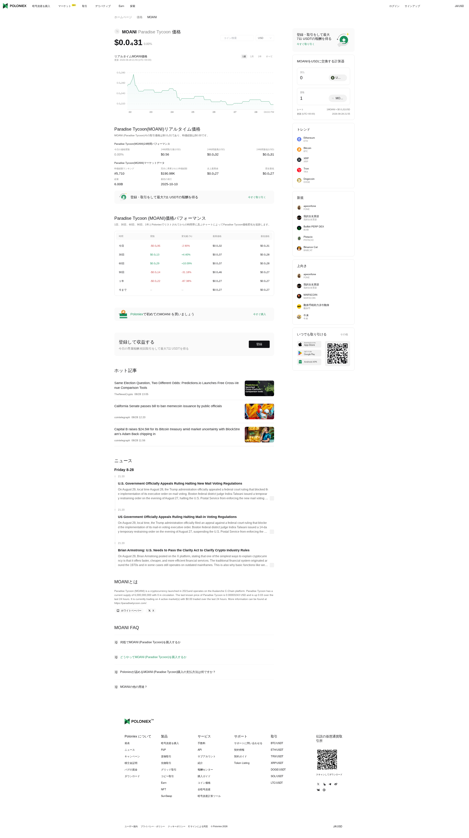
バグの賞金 (131, 769)
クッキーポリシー (176, 826)
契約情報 (239, 749)
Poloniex (14, 6)
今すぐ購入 (259, 314)
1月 (252, 56)
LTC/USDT (277, 782)
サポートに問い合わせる (248, 743)
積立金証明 (131, 763)
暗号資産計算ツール (209, 796)
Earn (164, 782)
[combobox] (237, 38)
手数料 (201, 743)
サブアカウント (207, 756)
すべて (269, 56)
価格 (140, 17)
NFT (163, 789)
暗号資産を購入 (170, 743)
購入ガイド (204, 776)
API (200, 749)
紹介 (200, 763)
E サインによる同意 (198, 826)
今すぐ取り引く (257, 197)
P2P (163, 749)
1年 (260, 56)
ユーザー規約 (131, 826)
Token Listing (242, 763)
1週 (244, 56)
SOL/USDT (277, 776)
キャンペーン (132, 756)
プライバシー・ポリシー (153, 826)
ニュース (130, 749)
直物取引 (166, 756)
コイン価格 (204, 782)
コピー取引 (167, 776)
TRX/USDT (277, 756)
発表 (127, 743)
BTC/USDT (277, 743)
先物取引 (166, 763)
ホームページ (123, 17)
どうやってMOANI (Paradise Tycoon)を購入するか (153, 657)
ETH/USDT (277, 749)
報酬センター (205, 769)
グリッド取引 (168, 769)
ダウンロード (132, 776)
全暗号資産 (204, 789)
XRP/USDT (277, 763)
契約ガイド (240, 756)
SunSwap (166, 796)
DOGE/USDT (278, 769)
